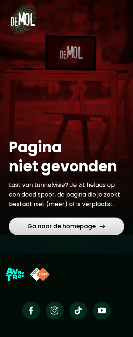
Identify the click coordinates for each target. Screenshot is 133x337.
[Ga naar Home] (23, 15)
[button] (66, 226)
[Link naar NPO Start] (40, 274)
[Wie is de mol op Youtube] (102, 310)
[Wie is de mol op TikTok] (78, 310)
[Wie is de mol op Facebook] (31, 310)
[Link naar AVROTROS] (15, 274)
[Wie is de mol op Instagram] (55, 310)
